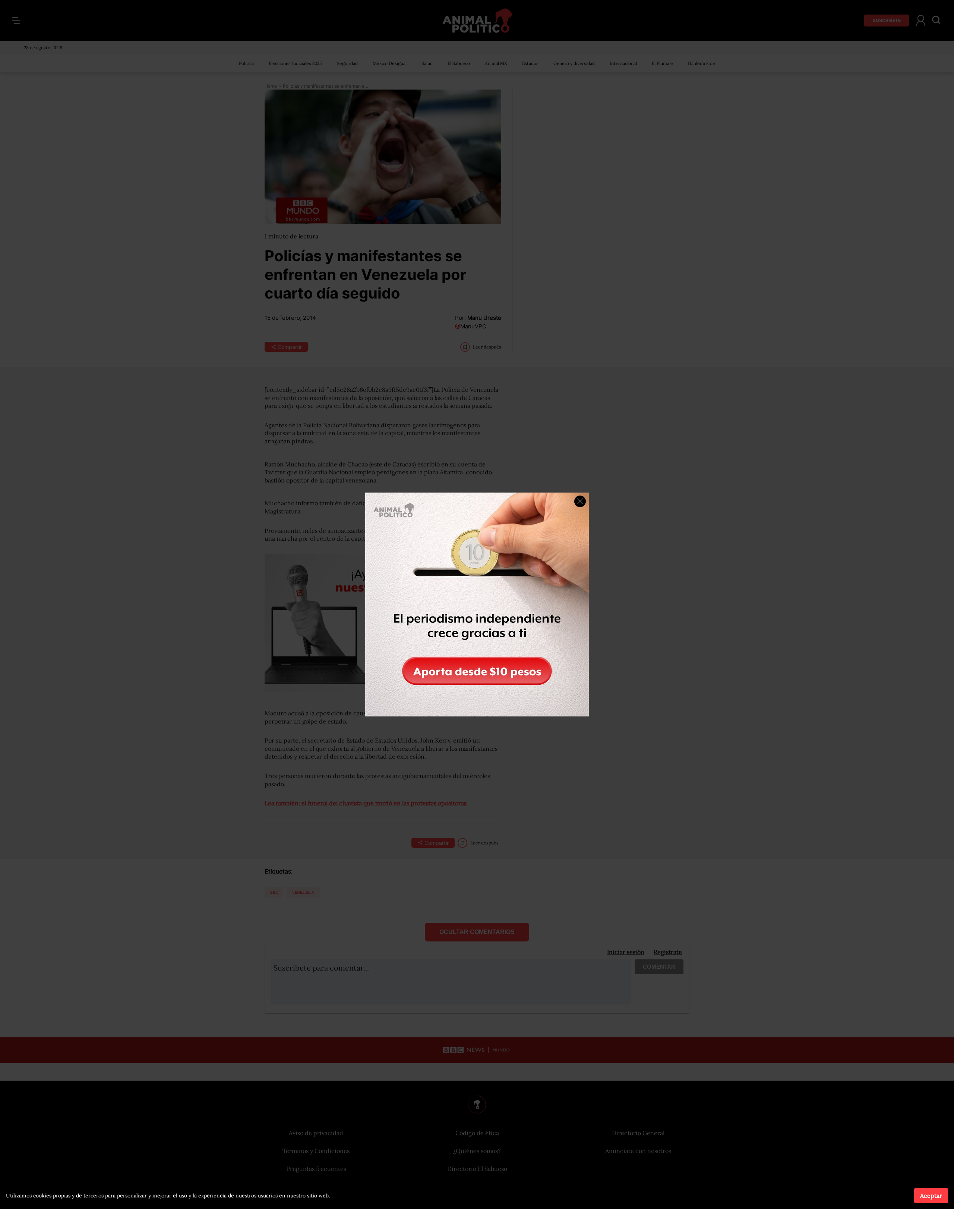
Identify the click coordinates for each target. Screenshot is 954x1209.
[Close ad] (580, 501)
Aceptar (931, 1195)
